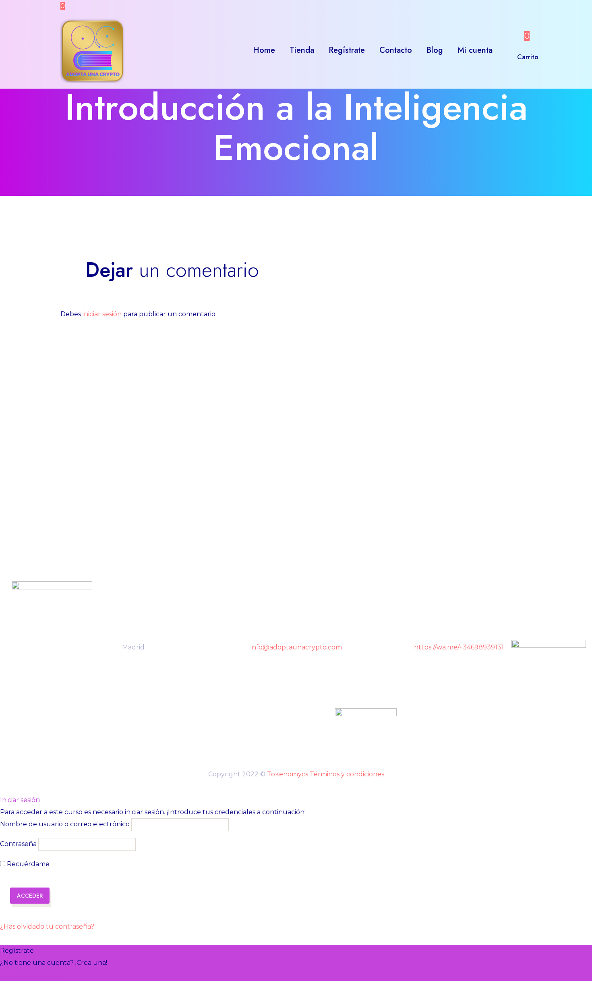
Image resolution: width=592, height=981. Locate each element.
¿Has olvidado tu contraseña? (47, 926)
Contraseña (18, 844)
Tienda (302, 50)
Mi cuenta (475, 50)
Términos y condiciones (347, 774)
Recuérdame (27, 864)
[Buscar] (508, 50)
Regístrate (347, 50)
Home (264, 50)
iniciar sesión (102, 314)
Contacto (395, 50)
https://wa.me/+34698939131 (459, 647)
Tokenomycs (287, 774)
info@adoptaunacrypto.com (296, 647)
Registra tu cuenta (30, 975)
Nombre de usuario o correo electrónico (65, 824)
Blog (434, 50)
